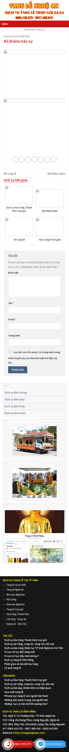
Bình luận (13, 272)
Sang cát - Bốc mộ (16, 624)
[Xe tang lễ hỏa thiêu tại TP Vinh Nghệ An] (34, 440)
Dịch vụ (7, 36)
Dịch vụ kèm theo (15, 413)
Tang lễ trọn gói (14, 609)
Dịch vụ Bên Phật (15, 406)
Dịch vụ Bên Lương (16, 392)
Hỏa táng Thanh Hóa (17, 614)
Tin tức (8, 635)
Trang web (14, 335)
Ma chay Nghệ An (15, 594)
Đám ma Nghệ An (15, 604)
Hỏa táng (11, 599)
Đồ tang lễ (10, 173)
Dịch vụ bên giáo (21, 36)
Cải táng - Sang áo (16, 619)
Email (12, 319)
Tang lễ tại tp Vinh (16, 584)
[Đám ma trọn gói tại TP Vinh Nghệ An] (34, 482)
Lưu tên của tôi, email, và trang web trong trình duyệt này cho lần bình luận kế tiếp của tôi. (34, 357)
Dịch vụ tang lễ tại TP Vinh (20, 580)
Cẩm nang (9, 675)
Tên (11, 303)
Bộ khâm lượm (56, 173)
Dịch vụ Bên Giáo (15, 399)
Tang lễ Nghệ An (15, 589)
